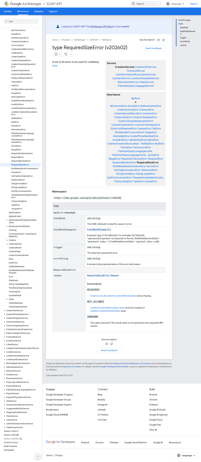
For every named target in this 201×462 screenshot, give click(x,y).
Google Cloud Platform (136, 442)
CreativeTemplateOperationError (135, 121)
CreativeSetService (145, 67)
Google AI (158, 442)
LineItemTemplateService (145, 78)
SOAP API (54, 4)
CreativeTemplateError (145, 117)
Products (66, 40)
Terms (49, 455)
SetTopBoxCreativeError (127, 170)
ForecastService (136, 70)
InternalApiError (121, 136)
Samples (38, 11)
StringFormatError (126, 173)
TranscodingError (123, 181)
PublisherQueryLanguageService (136, 85)
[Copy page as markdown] (66, 54)
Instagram (103, 404)
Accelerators (52, 409)
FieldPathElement (97, 229)
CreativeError (150, 113)
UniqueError (150, 181)
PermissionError (142, 147)
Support (53, 11)
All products (175, 442)
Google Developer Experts (58, 404)
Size (54, 65)
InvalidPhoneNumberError (144, 136)
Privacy (59, 455)
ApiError (135, 98)
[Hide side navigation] (38, 456)
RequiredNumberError (124, 162)
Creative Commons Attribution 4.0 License (131, 363)
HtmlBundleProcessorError (129, 132)
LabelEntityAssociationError (143, 139)
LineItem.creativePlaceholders (121, 296)
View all (153, 430)
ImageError (151, 132)
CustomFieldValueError (147, 124)
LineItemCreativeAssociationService (136, 74)
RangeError (115, 158)
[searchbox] (21, 21)
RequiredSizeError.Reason (103, 275)
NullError (159, 143)
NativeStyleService (128, 82)
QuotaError (153, 154)
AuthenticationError (151, 105)
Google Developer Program (59, 394)
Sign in (193, 4)
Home (55, 40)
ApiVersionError (119, 105)
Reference (23, 11)
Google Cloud (155, 419)
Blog (100, 394)
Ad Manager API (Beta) (101, 26)
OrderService (146, 82)
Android (153, 394)
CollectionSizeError (128, 109)
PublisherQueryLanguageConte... (135, 151)
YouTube (102, 419)
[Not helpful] (163, 40)
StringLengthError (145, 173)
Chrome (153, 399)
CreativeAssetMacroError (128, 113)
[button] (20, 221)
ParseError (126, 147)
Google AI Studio (157, 409)
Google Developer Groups (58, 399)
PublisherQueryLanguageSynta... (129, 154)
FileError (156, 128)
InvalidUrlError (120, 139)
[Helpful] (158, 40)
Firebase (153, 404)
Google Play (155, 425)
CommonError (146, 109)
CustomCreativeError (122, 124)
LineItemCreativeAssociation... (123, 143)
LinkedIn (102, 409)
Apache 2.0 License (72, 366)
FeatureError (144, 128)
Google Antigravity (158, 414)
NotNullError (147, 143)
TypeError (138, 181)
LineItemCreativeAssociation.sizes (107, 307)
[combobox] (146, 4)
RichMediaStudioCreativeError (129, 166)
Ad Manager (32, 4)
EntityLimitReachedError (124, 128)
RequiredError (155, 158)
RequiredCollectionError (134, 158)
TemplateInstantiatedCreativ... (148, 177)
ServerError (152, 166)
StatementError (149, 170)
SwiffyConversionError (119, 177)
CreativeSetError (123, 117)
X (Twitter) (103, 414)
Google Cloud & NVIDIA (57, 414)
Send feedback (154, 48)
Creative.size (96, 296)
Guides (8, 11)
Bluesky (101, 399)
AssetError (134, 105)
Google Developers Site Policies (113, 366)
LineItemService (121, 78)
